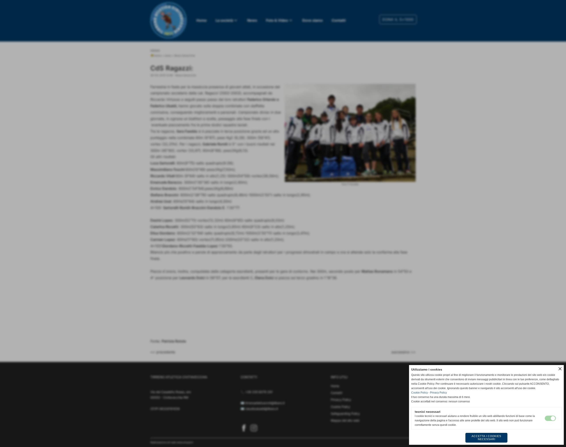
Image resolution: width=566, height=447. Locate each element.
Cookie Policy (419, 392)
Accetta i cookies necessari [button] (486, 438)
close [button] (560, 368)
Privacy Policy (438, 392)
